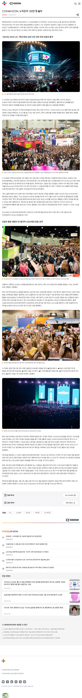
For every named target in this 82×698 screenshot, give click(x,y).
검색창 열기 (75, 4)
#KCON (28, 512)
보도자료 (4, 15)
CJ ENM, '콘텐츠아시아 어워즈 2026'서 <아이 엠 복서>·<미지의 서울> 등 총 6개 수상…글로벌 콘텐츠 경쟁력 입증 (33, 629)
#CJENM (18, 512)
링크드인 (11, 681)
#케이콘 (37, 512)
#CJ (10, 512)
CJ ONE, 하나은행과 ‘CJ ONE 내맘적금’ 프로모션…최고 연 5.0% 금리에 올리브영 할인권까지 (28, 635)
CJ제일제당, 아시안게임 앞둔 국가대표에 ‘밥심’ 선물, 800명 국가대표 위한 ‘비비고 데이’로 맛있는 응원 (30, 632)
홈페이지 (24, 681)
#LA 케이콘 (47, 512)
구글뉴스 (20, 681)
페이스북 (7, 681)
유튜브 (3, 681)
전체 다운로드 (69, 503)
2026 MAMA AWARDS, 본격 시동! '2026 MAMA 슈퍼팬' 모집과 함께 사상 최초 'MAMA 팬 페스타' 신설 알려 (31, 638)
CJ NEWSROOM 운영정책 (10, 670)
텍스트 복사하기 (69, 495)
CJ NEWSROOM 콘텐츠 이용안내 (12, 673)
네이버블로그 (16, 681)
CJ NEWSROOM (4, 3)
